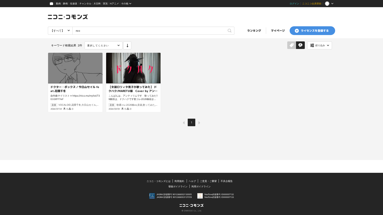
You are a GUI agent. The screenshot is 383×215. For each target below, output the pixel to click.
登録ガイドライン (178, 186)
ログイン (294, 3)
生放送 (73, 3)
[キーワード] (300, 45)
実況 (105, 3)
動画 (58, 3)
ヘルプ (192, 181)
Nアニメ (114, 3)
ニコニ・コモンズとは (159, 181)
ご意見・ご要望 (208, 181)
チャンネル (85, 3)
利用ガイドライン (201, 186)
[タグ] (291, 45)
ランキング (254, 30)
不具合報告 (227, 181)
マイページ (278, 30)
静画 (65, 3)
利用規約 (179, 181)
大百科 (97, 3)
